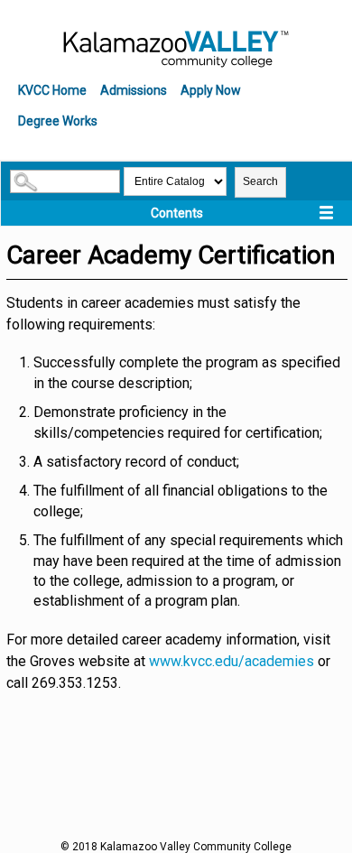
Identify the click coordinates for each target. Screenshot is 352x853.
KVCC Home (52, 90)
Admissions (133, 90)
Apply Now (211, 90)
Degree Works (57, 121)
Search (260, 181)
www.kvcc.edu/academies (231, 661)
